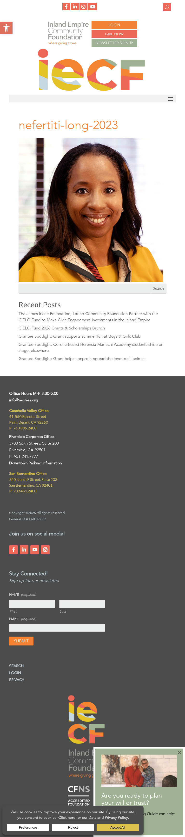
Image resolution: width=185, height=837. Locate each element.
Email (22, 619)
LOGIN (114, 25)
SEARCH (16, 665)
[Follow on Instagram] (45, 549)
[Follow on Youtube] (34, 549)
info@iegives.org (23, 400)
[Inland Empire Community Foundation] (91, 90)
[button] (6, 28)
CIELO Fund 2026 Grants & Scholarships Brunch (62, 328)
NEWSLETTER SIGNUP (114, 43)
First (13, 611)
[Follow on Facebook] (13, 549)
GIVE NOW (114, 34)
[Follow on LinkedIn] (24, 549)
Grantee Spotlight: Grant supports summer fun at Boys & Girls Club (79, 336)
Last (62, 611)
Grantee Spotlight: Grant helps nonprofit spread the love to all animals (82, 358)
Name (22, 594)
